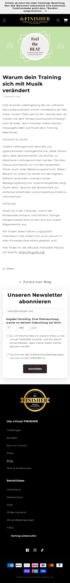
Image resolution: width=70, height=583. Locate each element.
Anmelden (35, 368)
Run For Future (16, 445)
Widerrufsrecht (16, 512)
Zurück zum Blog (37, 282)
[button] (4, 20)
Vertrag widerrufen (24, 535)
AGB (10, 504)
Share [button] (10, 268)
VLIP (52, 577)
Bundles (12, 437)
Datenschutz (15, 497)
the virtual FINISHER (31, 577)
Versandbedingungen (20, 519)
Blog (10, 460)
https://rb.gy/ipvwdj (32, 252)
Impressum (14, 489)
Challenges (14, 430)
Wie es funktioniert (19, 468)
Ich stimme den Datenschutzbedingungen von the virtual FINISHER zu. (37, 356)
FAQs (10, 527)
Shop (10, 453)
